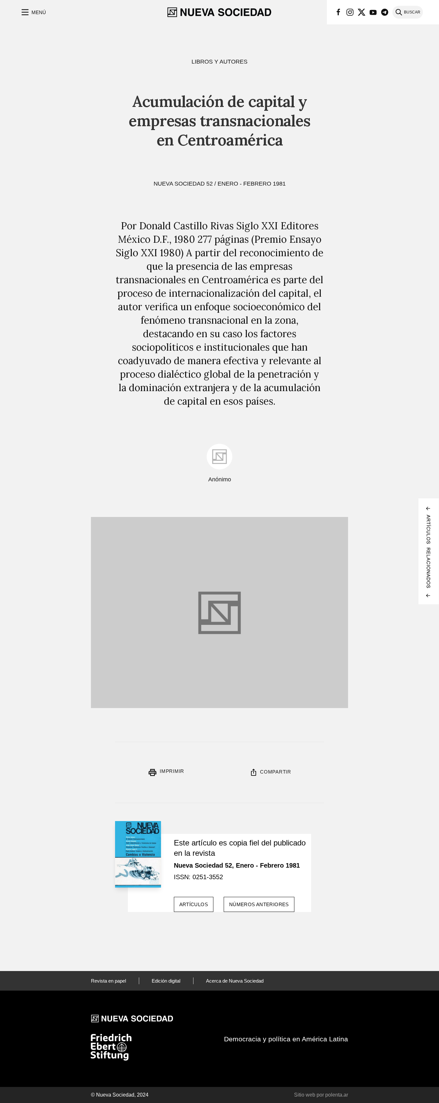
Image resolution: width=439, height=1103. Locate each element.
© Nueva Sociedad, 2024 (119, 1095)
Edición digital (166, 981)
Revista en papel (108, 981)
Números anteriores (259, 904)
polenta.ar (336, 1095)
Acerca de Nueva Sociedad (235, 981)
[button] (33, 12)
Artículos (193, 904)
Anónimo (219, 479)
